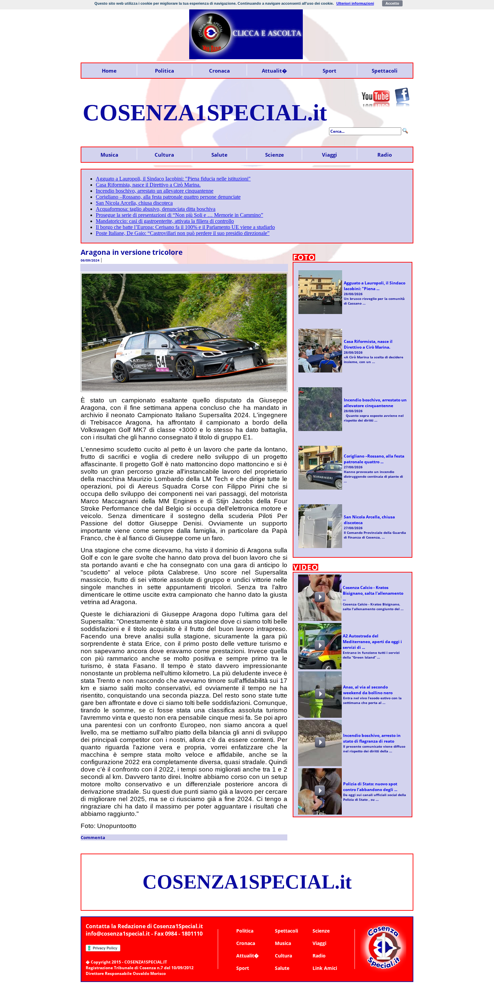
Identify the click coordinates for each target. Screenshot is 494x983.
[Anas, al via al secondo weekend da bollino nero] (320, 700)
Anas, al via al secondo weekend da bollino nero (368, 690)
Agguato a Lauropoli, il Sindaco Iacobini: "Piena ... (374, 285)
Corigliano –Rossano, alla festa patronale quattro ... (374, 459)
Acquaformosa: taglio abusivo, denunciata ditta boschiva (155, 209)
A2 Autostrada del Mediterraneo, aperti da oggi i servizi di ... (372, 641)
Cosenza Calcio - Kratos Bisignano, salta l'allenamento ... (373, 593)
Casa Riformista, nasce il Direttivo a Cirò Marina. (148, 185)
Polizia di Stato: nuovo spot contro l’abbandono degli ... (370, 786)
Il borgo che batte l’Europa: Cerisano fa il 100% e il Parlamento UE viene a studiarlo (185, 227)
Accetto (392, 3)
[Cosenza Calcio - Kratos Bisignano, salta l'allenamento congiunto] (319, 603)
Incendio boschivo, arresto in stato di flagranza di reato (372, 738)
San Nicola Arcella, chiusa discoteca (134, 203)
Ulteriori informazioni (355, 3)
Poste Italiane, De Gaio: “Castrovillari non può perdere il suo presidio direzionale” (183, 233)
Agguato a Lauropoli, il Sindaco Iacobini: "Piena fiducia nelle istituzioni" (173, 179)
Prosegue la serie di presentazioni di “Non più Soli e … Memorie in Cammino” (179, 215)
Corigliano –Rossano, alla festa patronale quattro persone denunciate (168, 197)
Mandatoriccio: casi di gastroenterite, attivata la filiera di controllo (165, 221)
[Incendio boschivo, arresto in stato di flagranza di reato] (320, 748)
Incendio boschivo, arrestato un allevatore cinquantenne (154, 191)
